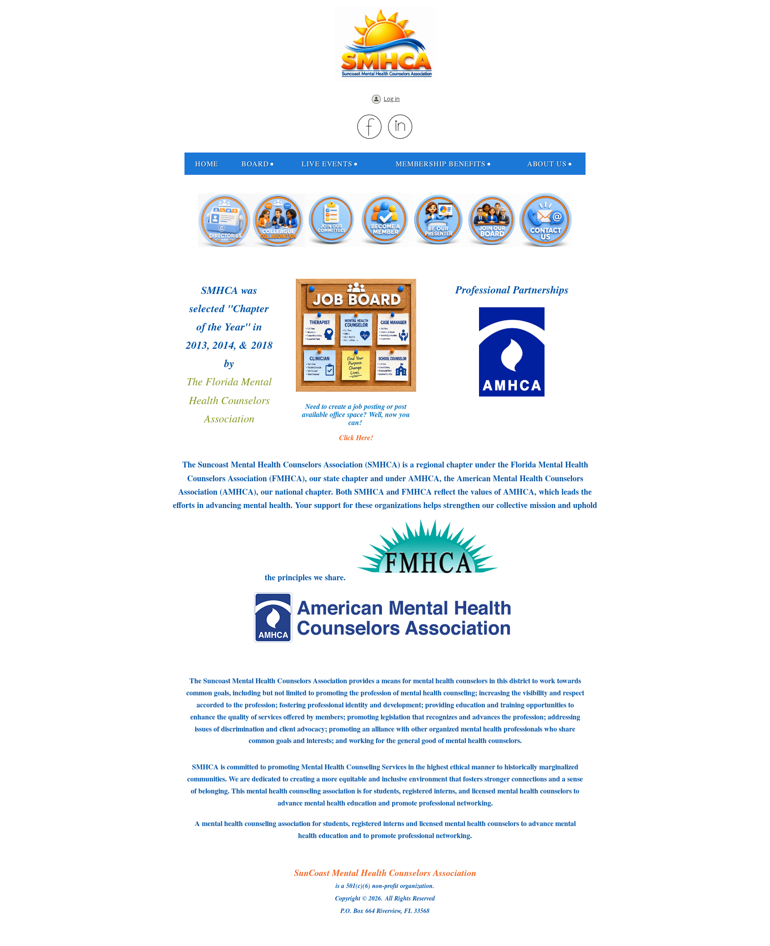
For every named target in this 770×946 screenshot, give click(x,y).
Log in (392, 99)
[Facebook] (369, 127)
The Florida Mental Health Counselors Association (229, 399)
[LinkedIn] (400, 127)
